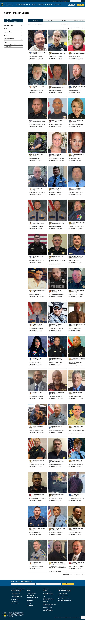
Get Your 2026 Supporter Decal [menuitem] (64, 591)
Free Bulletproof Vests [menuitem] (47, 607)
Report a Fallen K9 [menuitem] (30, 595)
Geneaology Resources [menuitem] (47, 609)
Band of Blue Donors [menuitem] (63, 593)
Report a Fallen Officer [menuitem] (15, 599)
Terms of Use (75, 617)
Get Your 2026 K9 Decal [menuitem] (31, 599)
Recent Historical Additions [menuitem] (17, 596)
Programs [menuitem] (45, 590)
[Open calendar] (19, 21)
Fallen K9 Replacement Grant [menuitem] (48, 594)
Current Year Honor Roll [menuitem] (16, 591)
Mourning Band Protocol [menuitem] (47, 606)
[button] (13, 25)
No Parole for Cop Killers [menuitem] (47, 591)
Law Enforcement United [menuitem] (63, 595)
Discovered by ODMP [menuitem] (15, 597)
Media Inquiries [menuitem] (30, 605)
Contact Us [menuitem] (29, 603)
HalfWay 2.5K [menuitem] (45, 601)
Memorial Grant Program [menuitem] (48, 593)
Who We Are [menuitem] (29, 602)
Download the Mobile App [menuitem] (48, 610)
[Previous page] (82, 28)
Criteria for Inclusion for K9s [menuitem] (32, 597)
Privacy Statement (80, 617)
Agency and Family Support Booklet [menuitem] (49, 604)
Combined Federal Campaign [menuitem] (64, 598)
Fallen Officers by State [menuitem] (16, 593)
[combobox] (14, 46)
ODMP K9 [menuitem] (28, 590)
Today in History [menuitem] (15, 594)
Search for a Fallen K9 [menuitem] (31, 592)
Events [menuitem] (44, 596)
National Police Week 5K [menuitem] (47, 598)
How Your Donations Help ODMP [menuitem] (64, 590)
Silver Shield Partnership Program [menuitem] (65, 600)
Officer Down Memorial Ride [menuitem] (48, 599)
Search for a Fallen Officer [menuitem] (16, 590)
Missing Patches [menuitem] (15, 601)
